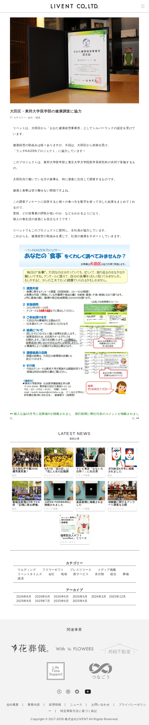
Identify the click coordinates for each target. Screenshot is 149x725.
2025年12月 (117, 596)
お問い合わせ (100, 704)
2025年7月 (42, 600)
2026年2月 (98, 596)
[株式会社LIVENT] (74, 6)
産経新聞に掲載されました (89, 503)
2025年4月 (80, 600)
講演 (21, 578)
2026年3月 (80, 596)
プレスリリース (52, 475)
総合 (113, 574)
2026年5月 (61, 596)
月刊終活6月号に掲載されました (121, 470)
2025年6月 (61, 600)
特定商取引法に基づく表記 (78, 710)
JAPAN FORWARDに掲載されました (58, 503)
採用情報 (55, 704)
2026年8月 (23, 596)
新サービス (80, 574)
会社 (30, 117)
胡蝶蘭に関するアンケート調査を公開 (121, 503)
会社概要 (13, 704)
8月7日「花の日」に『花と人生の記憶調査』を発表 (57, 471)
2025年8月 (23, 600)
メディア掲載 (83, 475)
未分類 (99, 574)
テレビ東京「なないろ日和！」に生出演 (89, 470)
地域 (38, 117)
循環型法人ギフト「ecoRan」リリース (74, 537)
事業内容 (34, 704)
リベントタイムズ (30, 574)
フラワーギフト (68, 542)
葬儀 (126, 574)
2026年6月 (42, 596)
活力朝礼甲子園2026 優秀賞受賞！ (25, 470)
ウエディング (27, 569)
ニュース (76, 704)
